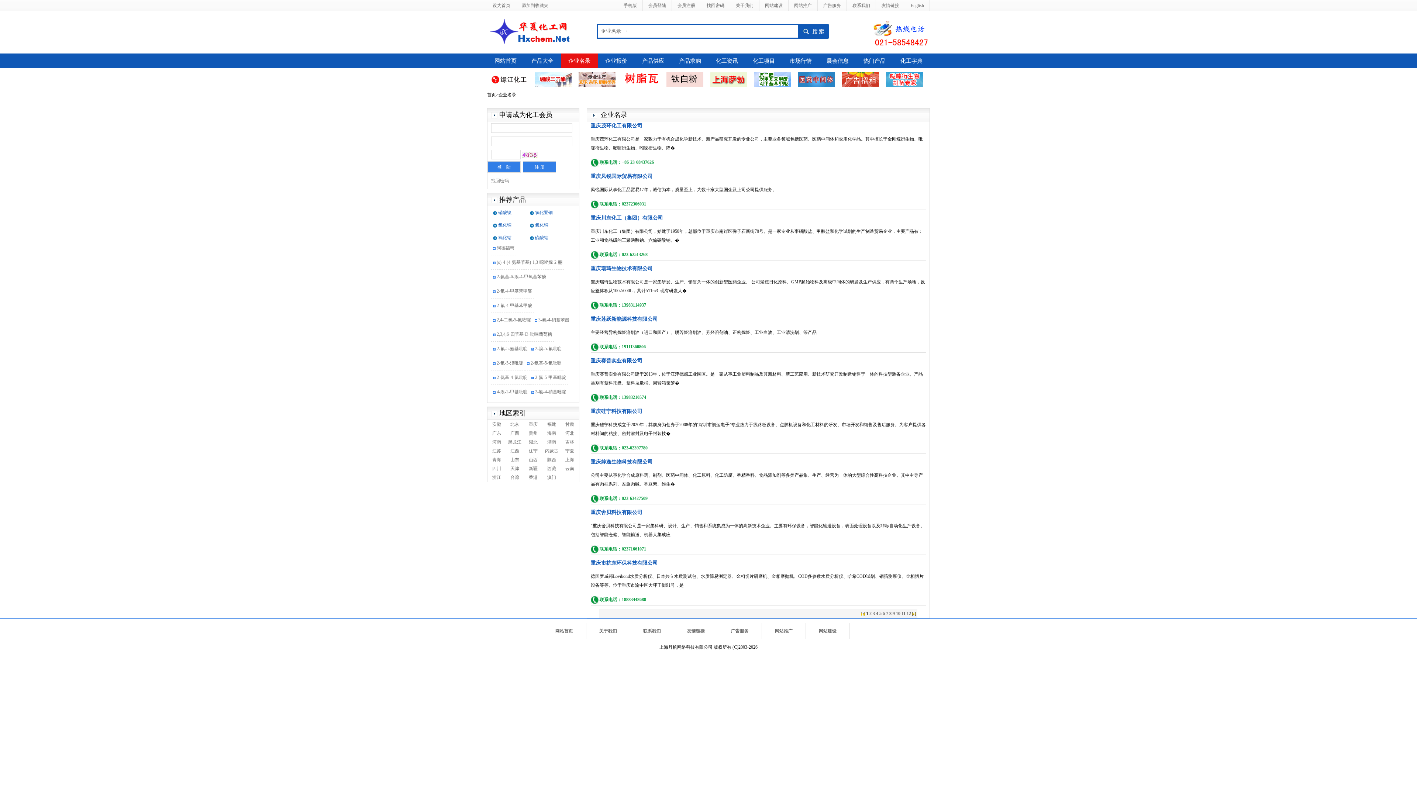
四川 (496, 468)
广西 (514, 433)
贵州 (533, 433)
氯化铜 (504, 225)
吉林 (569, 442)
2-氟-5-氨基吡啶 (512, 343)
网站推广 (803, 5)
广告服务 (832, 5)
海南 (551, 433)
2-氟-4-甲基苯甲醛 (514, 285)
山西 (533, 459)
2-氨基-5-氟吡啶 (546, 357)
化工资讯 (727, 61)
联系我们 (861, 5)
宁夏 (569, 450)
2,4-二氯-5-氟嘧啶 (514, 314)
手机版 (630, 5)
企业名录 (579, 61)
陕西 (551, 459)
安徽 (496, 424)
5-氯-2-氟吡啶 (510, 400)
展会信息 (838, 61)
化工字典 (911, 61)
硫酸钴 (541, 237)
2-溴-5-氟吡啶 (548, 343)
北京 (514, 424)
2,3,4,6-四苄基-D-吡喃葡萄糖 (524, 328)
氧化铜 (541, 225)
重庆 (533, 424)
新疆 (533, 468)
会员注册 (686, 5)
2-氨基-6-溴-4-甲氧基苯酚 (521, 271)
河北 (569, 433)
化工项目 (764, 61)
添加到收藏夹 (535, 5)
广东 (496, 433)
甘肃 (569, 424)
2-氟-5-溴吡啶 (510, 357)
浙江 (496, 477)
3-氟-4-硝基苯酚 (553, 314)
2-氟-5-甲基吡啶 (550, 372)
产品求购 (690, 61)
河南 (496, 442)
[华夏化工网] (532, 30)
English (917, 5)
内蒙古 (551, 450)
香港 (533, 477)
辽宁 (533, 450)
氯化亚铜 (544, 212)
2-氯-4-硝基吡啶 (550, 386)
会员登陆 (657, 5)
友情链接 (890, 5)
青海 (496, 459)
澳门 (551, 477)
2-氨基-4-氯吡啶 (512, 372)
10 (898, 613)
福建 (551, 424)
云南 (569, 468)
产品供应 (653, 61)
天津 (514, 468)
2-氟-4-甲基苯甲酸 (514, 300)
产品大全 (542, 61)
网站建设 (774, 5)
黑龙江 (514, 442)
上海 (569, 459)
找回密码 (715, 5)
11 (903, 613)
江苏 (496, 450)
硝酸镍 (504, 212)
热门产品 (874, 61)
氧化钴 (504, 237)
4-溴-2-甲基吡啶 (512, 386)
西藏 (551, 468)
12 (909, 613)
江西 (514, 450)
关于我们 (745, 5)
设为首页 (501, 5)
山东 (514, 459)
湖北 (533, 442)
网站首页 (505, 61)
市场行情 (801, 61)
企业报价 (616, 61)
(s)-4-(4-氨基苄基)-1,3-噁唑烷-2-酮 (529, 256)
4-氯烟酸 (539, 400)
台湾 (514, 477)
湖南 (551, 442)
